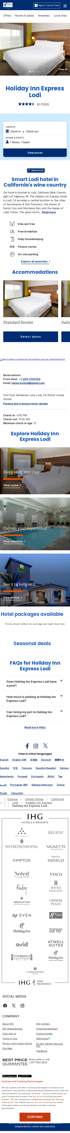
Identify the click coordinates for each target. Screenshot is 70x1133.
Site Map (7, 1048)
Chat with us (9, 1033)
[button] (65, 5)
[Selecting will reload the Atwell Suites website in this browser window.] (56, 943)
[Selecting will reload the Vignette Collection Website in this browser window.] (56, 846)
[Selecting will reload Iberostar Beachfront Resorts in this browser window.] (22, 901)
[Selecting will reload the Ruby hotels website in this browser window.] (22, 887)
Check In (10, 127)
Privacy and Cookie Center (17, 1043)
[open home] (2, 803)
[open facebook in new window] (25, 746)
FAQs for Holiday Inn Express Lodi (35, 665)
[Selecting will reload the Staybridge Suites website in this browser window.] (22, 957)
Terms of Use (9, 1038)
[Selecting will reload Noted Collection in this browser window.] (22, 874)
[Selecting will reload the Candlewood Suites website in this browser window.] (35, 971)
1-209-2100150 (30, 379)
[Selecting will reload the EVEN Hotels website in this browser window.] (22, 915)
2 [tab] (32, 72)
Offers (7, 15)
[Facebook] (5, 1005)
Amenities (44, 15)
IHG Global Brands (12, 1028)
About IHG (8, 1023)
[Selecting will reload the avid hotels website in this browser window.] (22, 943)
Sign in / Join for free (48, 5)
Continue (35, 1116)
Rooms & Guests (15, 137)
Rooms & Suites (24, 15)
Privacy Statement (44, 1102)
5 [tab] (40, 72)
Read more (49, 212)
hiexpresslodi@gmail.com (28, 383)
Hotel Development (47, 1028)
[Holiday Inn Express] (8, 5)
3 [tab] (35, 72)
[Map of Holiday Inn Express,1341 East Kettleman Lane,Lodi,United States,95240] (32, 359)
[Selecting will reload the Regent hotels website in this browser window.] (56, 832)
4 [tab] (37, 72)
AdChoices (42, 1038)
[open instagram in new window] (34, 746)
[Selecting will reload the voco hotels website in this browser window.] (56, 874)
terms (39, 1096)
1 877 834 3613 (38, 1062)
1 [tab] (30, 72)
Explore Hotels (44, 1033)
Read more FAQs (35, 727)
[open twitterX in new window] (44, 746)
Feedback (41, 1051)
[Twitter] (14, 1005)
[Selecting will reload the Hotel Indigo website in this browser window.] (56, 860)
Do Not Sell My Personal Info (49, 1044)
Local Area (60, 15)
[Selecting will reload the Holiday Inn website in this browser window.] (22, 929)
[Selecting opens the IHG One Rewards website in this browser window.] (35, 982)
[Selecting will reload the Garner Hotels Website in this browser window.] (56, 929)
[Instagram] (22, 1005)
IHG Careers (43, 1023)
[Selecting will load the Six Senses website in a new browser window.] (22, 832)
